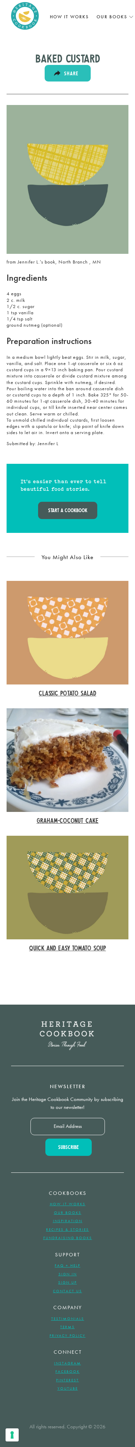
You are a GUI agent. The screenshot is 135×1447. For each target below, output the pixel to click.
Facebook (67, 1371)
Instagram (67, 1363)
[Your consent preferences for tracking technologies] (12, 1434)
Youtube (67, 1388)
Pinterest (67, 1380)
